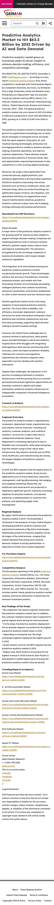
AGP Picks (7, 4)
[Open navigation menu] (4, 23)
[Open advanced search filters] (43, 23)
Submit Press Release (16, 895)
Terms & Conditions (39, 895)
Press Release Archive (31, 889)
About (15, 889)
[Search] (37, 23)
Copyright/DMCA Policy (13, 900)
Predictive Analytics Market (22, 80)
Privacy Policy (34, 900)
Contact (48, 900)
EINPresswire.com (17, 77)
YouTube (6, 780)
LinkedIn (6, 773)
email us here (8, 766)
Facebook (7, 776)
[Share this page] (50, 23)
